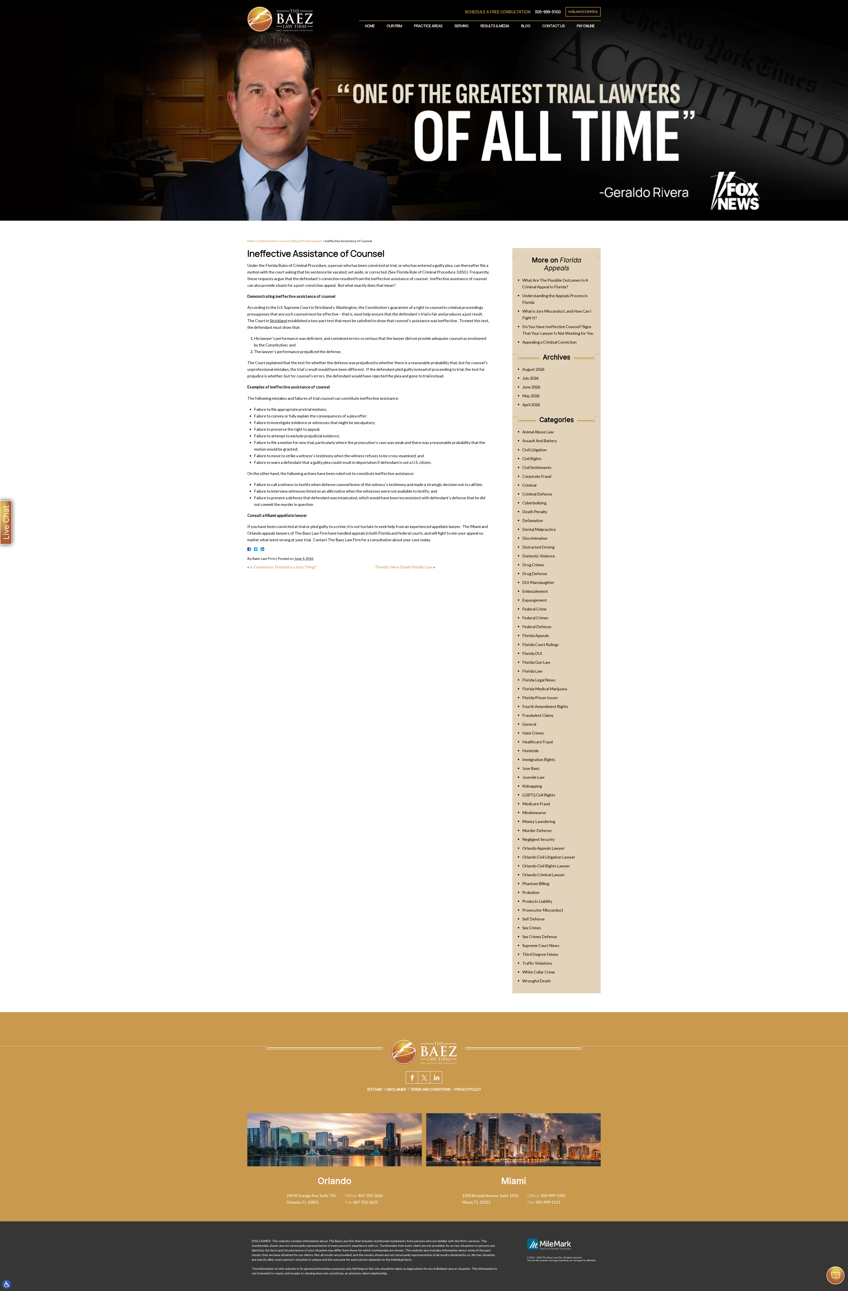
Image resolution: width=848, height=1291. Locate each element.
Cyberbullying (534, 502)
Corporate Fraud (536, 476)
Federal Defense (536, 626)
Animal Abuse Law (538, 431)
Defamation (532, 520)
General (529, 724)
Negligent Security (538, 839)
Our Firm (394, 25)
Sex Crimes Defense (539, 936)
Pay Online (586, 25)
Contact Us (553, 25)
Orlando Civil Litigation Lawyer (548, 857)
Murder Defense (537, 830)
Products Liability (537, 901)
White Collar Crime (538, 972)
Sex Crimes (531, 927)
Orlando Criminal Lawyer (543, 874)
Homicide (530, 750)
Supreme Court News (540, 945)
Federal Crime (534, 608)
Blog (525, 25)
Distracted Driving (538, 547)
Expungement (534, 600)
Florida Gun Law (536, 662)
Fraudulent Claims (537, 715)
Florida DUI (532, 653)
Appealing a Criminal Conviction (549, 342)
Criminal (529, 485)
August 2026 (533, 369)
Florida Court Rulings (540, 644)
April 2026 (531, 404)
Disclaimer (396, 1089)
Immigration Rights (538, 759)
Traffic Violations (537, 963)
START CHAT (814, 1246)
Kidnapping (532, 786)
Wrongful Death (536, 980)
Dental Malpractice (539, 529)
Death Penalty (534, 511)
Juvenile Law (533, 777)
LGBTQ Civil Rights (538, 794)
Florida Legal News (538, 679)
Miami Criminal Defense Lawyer (268, 241)
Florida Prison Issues (540, 697)
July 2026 (530, 378)
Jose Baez (530, 768)
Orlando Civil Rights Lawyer (546, 865)
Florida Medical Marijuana (544, 688)
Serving (461, 25)
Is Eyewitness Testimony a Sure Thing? (283, 566)
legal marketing (561, 1260)
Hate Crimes (533, 733)
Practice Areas (428, 25)
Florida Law (532, 671)
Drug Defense (534, 573)
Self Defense (533, 918)
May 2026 (530, 395)
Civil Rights (531, 458)
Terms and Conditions (430, 1089)
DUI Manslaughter (538, 582)
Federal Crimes (535, 617)
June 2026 (531, 386)
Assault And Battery (539, 440)
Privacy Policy (468, 1089)
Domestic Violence (538, 555)
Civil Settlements (536, 467)
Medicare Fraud (536, 803)
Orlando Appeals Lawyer (543, 848)
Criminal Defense (537, 494)
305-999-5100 (548, 11)
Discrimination (534, 538)
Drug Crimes (533, 564)
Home (370, 25)
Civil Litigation (534, 449)
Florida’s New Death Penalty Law (404, 566)
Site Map (374, 1089)
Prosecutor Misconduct (542, 910)
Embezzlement (535, 591)
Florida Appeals (311, 241)
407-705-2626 (370, 1195)
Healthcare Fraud (537, 741)
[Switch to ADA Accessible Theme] (6, 1284)
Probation (530, 892)
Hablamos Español (583, 12)
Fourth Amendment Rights (545, 706)
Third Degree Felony (540, 954)
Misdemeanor (534, 812)
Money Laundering (538, 821)
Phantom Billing (535, 883)
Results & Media (495, 25)
